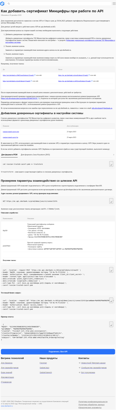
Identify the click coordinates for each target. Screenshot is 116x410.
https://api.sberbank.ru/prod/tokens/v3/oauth (16, 81)
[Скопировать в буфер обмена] (111, 164)
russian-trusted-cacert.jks (10, 137)
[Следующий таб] (113, 154)
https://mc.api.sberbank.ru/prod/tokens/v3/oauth (73, 75)
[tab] (9, 154)
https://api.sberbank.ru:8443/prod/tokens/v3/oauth (18, 75)
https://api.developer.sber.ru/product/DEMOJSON (19, 98)
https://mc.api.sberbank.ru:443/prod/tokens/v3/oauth (74, 81)
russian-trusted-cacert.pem (11, 132)
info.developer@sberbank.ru (102, 108)
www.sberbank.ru (7, 406)
